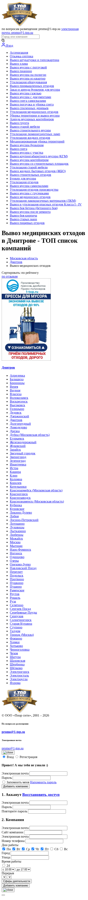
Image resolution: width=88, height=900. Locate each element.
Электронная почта (15, 773)
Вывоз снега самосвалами (28, 100)
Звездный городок (22, 453)
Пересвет (16, 572)
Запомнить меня (18, 782)
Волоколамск (19, 397)
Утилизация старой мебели (29, 167)
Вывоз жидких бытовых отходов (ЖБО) (38, 171)
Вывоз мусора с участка (26, 152)
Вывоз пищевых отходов (27, 223)
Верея (14, 386)
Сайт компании (13, 832)
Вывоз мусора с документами (30, 97)
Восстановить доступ (41, 794)
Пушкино (16, 583)
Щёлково (16, 668)
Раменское (17, 590)
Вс (66, 849)
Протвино (17, 579)
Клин (13, 475)
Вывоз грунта (19, 123)
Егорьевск (17, 438)
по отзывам (10, 276)
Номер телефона (13, 841)
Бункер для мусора (23, 178)
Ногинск (16, 553)
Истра (14, 468)
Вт (18, 849)
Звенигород (18, 457)
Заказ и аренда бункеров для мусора (35, 89)
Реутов (14, 594)
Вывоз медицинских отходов (30, 197)
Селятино (16, 605)
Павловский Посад (23, 568)
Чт (37, 849)
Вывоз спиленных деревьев (29, 108)
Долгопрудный (20, 423)
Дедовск (15, 412)
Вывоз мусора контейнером (29, 160)
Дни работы (10, 845)
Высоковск (17, 405)
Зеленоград (18, 460)
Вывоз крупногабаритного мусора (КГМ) (39, 156)
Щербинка (17, 664)
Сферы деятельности (16, 881)
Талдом (15, 631)
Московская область (24, 258)
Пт (47, 849)
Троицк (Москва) (22, 634)
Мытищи (16, 546)
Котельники (18, 486)
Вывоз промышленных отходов (32, 86)
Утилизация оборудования (28, 82)
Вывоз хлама (19, 63)
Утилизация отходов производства (34, 189)
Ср (28, 849)
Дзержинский (19, 416)
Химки (15, 642)
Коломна (16, 479)
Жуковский (18, 446)
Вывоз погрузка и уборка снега (32, 104)
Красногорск (19, 494)
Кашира (15, 472)
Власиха (15, 394)
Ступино (16, 627)
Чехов (14, 653)
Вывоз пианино (21, 71)
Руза (13, 601)
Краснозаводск (20, 497)
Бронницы (17, 383)
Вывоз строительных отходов (30, 175)
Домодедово (18, 427)
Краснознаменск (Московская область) (37, 501)
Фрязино (16, 638)
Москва (15, 542)
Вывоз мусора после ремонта (30, 212)
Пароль (7, 777)
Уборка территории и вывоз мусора (35, 115)
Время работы (11, 861)
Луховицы (17, 527)
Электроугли (19, 679)
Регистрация (28, 757)
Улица (6, 857)
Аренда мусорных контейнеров (32, 119)
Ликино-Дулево (21, 512)
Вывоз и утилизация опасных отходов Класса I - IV (46, 204)
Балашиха (17, 379)
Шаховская (17, 660)
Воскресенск (19, 401)
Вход (9, 45)
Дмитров (16, 262)
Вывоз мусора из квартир (27, 78)
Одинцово (17, 557)
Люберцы (16, 535)
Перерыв (8, 873)
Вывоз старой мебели (25, 126)
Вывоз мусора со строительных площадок (39, 163)
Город (6, 853)
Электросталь (19, 675)
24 (8, 865)
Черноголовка (19, 649)
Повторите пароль (15, 811)
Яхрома (15, 683)
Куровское (17, 509)
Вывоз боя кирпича (23, 215)
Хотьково (16, 646)
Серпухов (16, 616)
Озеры (14, 560)
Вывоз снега (18, 149)
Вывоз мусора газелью (25, 93)
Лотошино (17, 523)
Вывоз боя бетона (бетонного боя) (34, 208)
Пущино (16, 586)
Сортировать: (20, 272)
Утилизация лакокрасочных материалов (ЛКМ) (43, 200)
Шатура (15, 657)
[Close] (3, 895)
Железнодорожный (23, 442)
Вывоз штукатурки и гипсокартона (34, 60)
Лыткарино (18, 531)
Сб (56, 849)
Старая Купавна (21, 623)
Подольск (16, 575)
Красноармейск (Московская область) (36, 490)
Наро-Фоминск (20, 549)
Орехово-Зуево (20, 564)
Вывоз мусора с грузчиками (29, 193)
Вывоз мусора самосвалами (29, 186)
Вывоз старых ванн (23, 219)
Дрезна (15, 431)
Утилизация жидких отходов (30, 137)
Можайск (16, 538)
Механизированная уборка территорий (37, 141)
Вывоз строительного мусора (30, 130)
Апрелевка (17, 375)
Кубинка (16, 505)
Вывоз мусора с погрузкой (28, 67)
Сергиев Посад (20, 609)
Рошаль (15, 597)
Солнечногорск (21, 620)
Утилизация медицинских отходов (34, 112)
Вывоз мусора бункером (27, 145)
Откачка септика (21, 56)
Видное (15, 390)
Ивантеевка (18, 464)
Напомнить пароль (43, 782)
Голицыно (17, 409)
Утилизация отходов (24, 182)
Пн (9, 849)
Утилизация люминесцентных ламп (35, 134)
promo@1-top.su (13, 732)
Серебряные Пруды (23, 612)
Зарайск (15, 449)
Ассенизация (19, 52)
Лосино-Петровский (24, 520)
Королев (15, 483)
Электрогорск (19, 672)
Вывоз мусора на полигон (28, 75)
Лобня (14, 516)
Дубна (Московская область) (30, 435)
